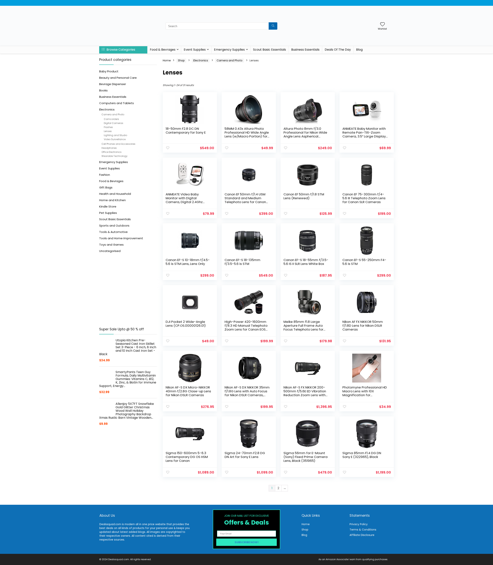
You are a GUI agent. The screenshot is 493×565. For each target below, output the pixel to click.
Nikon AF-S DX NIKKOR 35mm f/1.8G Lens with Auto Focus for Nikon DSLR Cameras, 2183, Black (247, 393)
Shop (181, 60)
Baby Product (108, 71)
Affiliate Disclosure (362, 535)
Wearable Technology (114, 156)
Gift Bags (105, 187)
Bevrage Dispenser (112, 84)
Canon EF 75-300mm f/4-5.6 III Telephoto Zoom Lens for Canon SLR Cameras (364, 198)
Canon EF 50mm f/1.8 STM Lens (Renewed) (303, 196)
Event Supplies (195, 49)
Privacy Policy (359, 524)
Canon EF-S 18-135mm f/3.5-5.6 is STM (242, 262)
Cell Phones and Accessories (118, 144)
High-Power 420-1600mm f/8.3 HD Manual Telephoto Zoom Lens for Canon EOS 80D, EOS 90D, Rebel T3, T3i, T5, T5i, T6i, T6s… (246, 329)
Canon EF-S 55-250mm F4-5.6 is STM (364, 262)
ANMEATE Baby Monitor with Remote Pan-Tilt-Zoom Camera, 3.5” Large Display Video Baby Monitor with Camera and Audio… (364, 136)
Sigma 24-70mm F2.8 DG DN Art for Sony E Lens (245, 455)
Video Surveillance (115, 139)
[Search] (273, 26)
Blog (359, 49)
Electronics (107, 109)
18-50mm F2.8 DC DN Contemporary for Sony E (186, 130)
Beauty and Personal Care (118, 78)
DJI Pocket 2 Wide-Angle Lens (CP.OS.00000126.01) (186, 323)
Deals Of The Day (338, 49)
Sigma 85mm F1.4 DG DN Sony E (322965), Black (361, 455)
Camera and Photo (112, 114)
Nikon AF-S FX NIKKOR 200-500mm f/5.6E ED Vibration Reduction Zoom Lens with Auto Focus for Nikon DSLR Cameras (304, 395)
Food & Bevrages (162, 49)
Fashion (104, 175)
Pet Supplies (108, 213)
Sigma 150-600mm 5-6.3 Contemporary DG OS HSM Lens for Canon (187, 457)
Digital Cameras (113, 123)
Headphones (109, 148)
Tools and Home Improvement (121, 238)
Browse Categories (120, 49)
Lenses (108, 131)
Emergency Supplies (229, 49)
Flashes (108, 127)
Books (103, 90)
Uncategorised (110, 251)
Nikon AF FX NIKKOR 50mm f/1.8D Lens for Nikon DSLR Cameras (362, 325)
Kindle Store (107, 206)
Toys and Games (111, 245)
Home (167, 60)
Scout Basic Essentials (269, 49)
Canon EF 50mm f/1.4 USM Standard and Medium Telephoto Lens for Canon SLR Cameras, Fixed (245, 200)
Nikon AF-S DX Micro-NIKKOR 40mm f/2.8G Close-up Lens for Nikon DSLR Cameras (188, 391)
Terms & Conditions (363, 530)
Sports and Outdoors (114, 225)
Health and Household (115, 194)
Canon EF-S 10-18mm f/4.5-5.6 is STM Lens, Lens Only (188, 262)
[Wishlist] (382, 24)
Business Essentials (305, 49)
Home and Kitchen (112, 200)
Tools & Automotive (113, 232)
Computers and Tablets (116, 103)
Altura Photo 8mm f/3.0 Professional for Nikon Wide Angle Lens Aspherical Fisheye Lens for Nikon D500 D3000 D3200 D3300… (305, 136)
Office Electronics (111, 152)
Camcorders (111, 119)
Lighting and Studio (115, 135)
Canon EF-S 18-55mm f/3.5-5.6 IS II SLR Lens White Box (305, 262)
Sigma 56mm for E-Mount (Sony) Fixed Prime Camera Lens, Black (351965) (305, 457)
